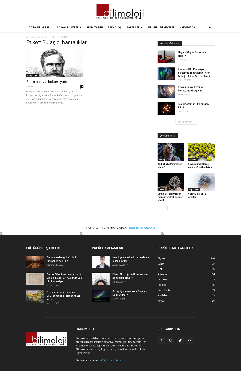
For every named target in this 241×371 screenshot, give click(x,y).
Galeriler (133, 27)
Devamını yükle (184, 121)
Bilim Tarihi (94, 27)
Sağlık (161, 263)
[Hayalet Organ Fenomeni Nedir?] (166, 57)
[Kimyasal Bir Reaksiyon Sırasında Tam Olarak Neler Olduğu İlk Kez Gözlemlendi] (166, 73)
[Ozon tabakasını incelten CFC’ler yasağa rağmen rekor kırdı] (35, 296)
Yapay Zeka (194, 189)
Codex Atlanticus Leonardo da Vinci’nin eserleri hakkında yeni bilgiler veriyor (65, 278)
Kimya (161, 189)
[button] (210, 27)
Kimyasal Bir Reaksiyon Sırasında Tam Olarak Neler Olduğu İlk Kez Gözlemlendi (194, 73)
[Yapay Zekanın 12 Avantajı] (201, 182)
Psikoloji (193, 159)
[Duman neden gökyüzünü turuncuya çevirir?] (35, 262)
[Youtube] (189, 340)
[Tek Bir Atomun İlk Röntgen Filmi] (166, 108)
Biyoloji (162, 159)
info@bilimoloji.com (111, 360)
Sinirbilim (163, 295)
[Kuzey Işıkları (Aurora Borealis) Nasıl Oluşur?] (101, 296)
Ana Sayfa (31, 36)
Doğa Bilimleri (39, 27)
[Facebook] (161, 340)
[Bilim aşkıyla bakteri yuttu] (54, 63)
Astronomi (164, 274)
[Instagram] (170, 340)
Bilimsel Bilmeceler (161, 27)
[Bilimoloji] (120, 12)
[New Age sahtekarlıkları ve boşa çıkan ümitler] (101, 262)
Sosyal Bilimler (68, 27)
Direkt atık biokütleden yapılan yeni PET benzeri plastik (170, 196)
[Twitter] (180, 340)
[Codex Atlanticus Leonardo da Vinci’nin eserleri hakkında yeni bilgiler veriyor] (35, 279)
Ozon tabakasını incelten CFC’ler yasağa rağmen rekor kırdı (63, 296)
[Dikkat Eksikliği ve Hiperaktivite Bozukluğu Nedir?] (101, 279)
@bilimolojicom (141, 228)
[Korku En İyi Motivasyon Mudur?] (171, 152)
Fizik (160, 269)
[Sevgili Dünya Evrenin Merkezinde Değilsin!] (166, 91)
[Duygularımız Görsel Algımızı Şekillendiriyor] (201, 152)
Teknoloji (115, 27)
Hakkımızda (187, 27)
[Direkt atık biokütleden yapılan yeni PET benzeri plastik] (171, 182)
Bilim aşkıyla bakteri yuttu (47, 82)
